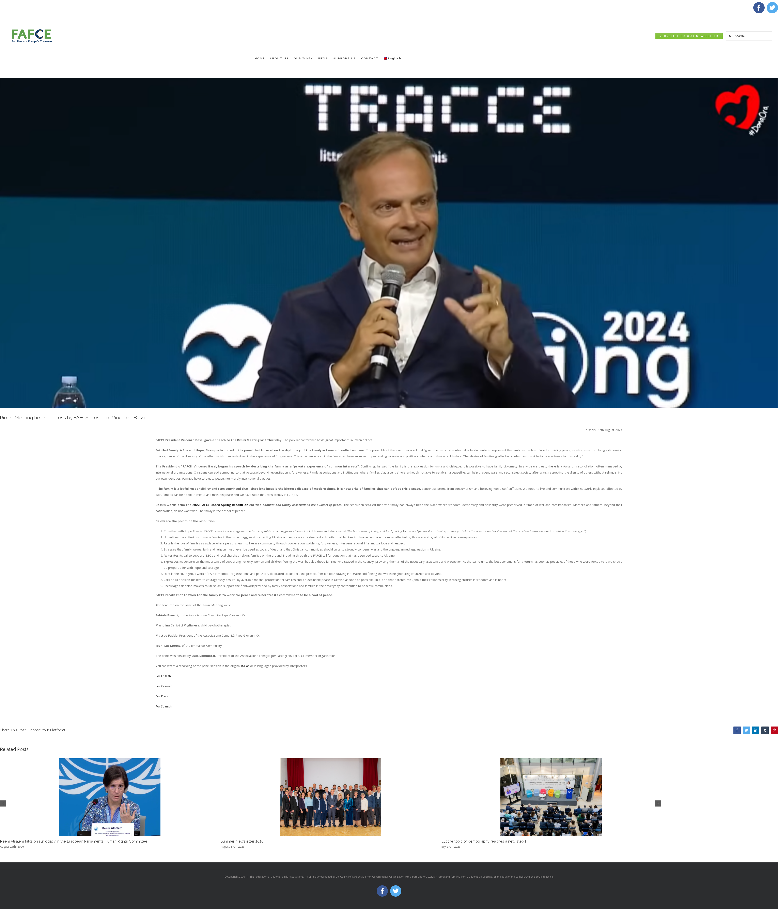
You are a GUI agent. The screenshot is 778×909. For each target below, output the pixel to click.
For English (163, 676)
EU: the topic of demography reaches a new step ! (483, 841)
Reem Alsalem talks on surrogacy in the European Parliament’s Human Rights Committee (73, 841)
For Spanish (164, 706)
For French (163, 696)
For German (164, 686)
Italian (245, 666)
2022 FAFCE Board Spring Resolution (220, 505)
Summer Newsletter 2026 (242, 841)
